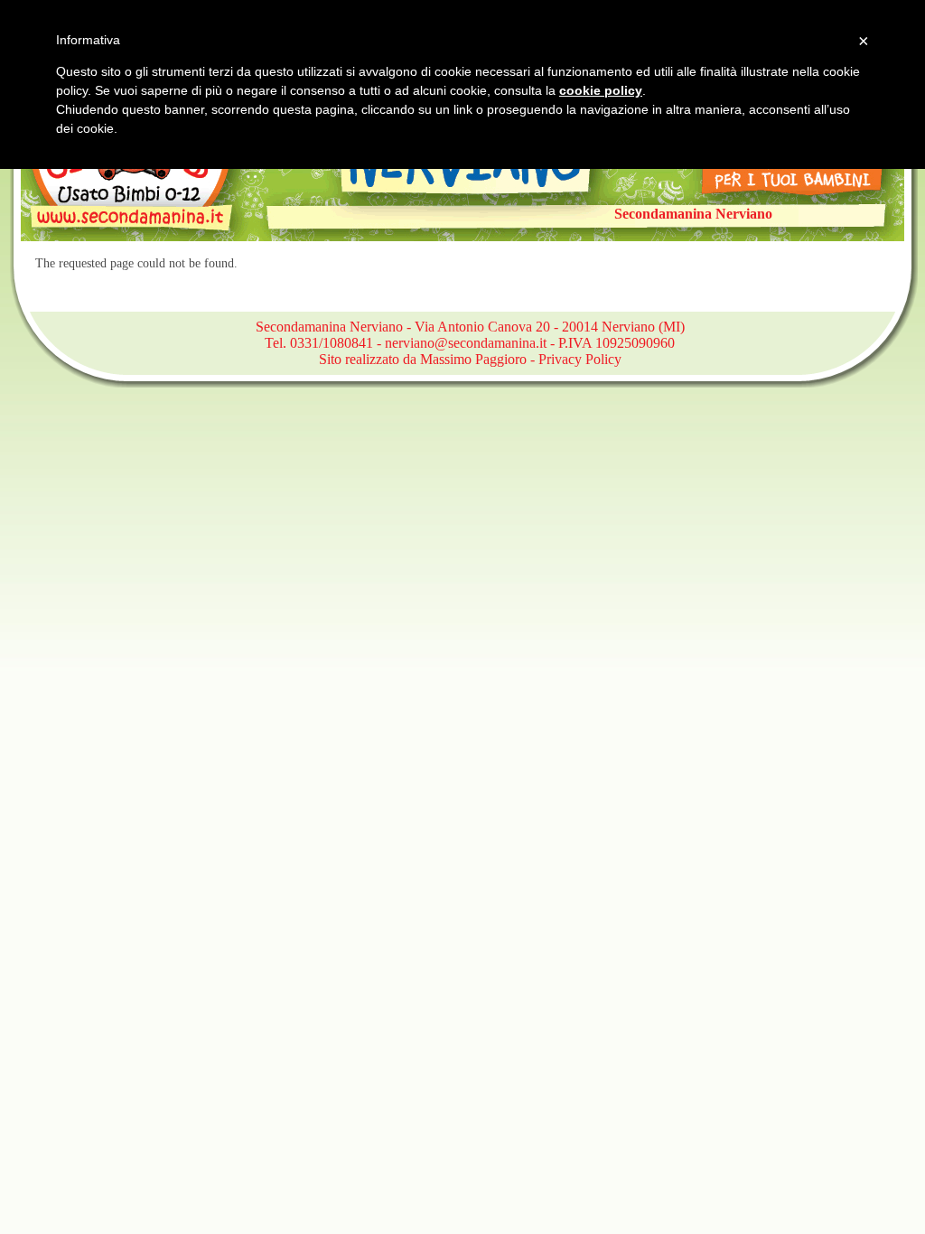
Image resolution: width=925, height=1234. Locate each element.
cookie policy (600, 90)
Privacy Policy (579, 359)
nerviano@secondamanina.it (466, 343)
